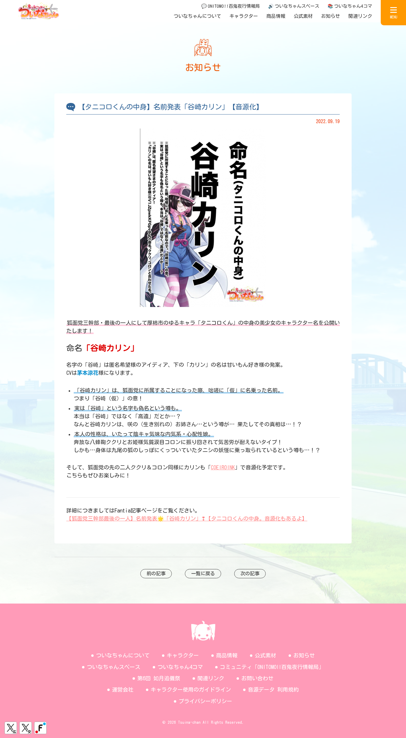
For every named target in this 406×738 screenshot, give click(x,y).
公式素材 (303, 16)
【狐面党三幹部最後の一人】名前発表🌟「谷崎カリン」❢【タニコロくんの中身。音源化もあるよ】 (186, 518)
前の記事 (156, 573)
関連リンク (360, 16)
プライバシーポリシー (205, 701)
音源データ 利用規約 (273, 689)
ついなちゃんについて (197, 16)
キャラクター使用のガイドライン (191, 689)
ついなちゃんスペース (113, 667)
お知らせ (330, 16)
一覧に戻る (203, 573)
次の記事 (249, 573)
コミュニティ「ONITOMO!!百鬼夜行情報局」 (272, 667)
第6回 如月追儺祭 (158, 678)
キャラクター (243, 16)
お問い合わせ (257, 678)
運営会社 (122, 689)
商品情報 (275, 16)
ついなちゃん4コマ (180, 667)
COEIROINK (223, 467)
